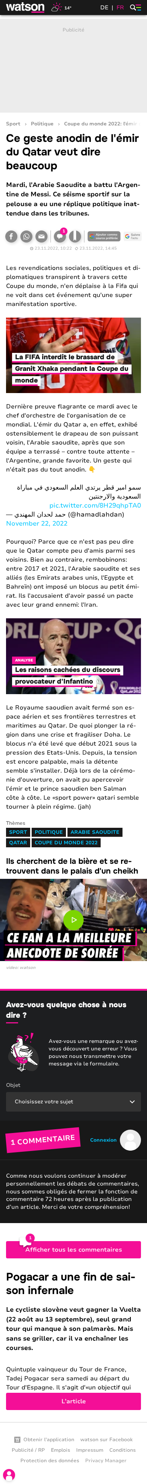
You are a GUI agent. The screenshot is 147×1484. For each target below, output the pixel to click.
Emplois (60, 1450)
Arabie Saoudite (94, 832)
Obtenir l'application (48, 1439)
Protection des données (49, 1460)
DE (104, 7)
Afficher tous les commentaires (73, 1250)
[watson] (25, 7)
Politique (42, 124)
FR (120, 7)
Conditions (122, 1450)
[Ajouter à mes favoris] (75, 237)
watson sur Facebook (106, 1439)
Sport (13, 124)
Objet (13, 1085)
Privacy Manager (106, 1460)
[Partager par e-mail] (41, 237)
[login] (9, 1475)
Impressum (89, 1450)
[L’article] (73, 1340)
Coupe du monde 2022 (66, 842)
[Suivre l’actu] (133, 237)
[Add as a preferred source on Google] (104, 237)
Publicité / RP (28, 1450)
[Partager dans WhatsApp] (26, 237)
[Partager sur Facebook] (11, 237)
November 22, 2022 (36, 523)
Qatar (18, 842)
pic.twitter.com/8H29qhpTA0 (95, 505)
